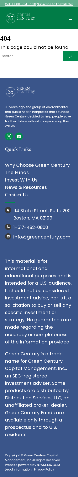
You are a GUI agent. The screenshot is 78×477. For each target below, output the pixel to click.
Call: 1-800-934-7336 (20, 4)
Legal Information (18, 469)
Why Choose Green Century (37, 165)
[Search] (70, 56)
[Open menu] (70, 18)
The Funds (17, 172)
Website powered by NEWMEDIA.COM (32, 465)
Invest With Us (21, 180)
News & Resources (26, 187)
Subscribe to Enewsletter (55, 4)
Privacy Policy (44, 469)
